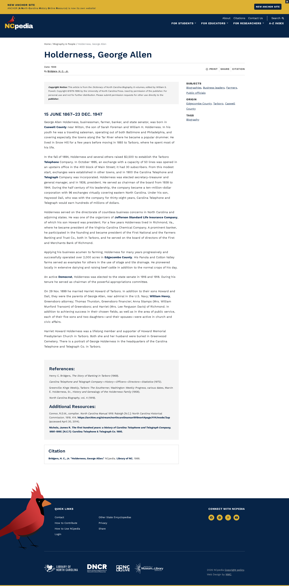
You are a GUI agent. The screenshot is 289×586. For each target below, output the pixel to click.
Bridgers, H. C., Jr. (57, 71)
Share (224, 69)
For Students (182, 23)
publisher (53, 99)
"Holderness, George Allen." (87, 458)
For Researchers (247, 23)
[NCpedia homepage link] (19, 22)
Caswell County (55, 127)
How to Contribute (66, 522)
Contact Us (255, 18)
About (226, 18)
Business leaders (214, 87)
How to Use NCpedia (67, 528)
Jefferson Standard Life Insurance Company (146, 217)
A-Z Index (276, 23)
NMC (228, 574)
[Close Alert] (287, 1)
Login (58, 534)
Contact (59, 517)
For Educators (213, 23)
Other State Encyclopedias (115, 517)
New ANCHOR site (268, 6)
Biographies (194, 87)
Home (47, 44)
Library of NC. (125, 458)
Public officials (196, 92)
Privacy (103, 522)
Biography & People (64, 44)
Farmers (232, 87)
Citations (239, 18)
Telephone (52, 162)
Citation (238, 69)
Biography (192, 119)
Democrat (65, 276)
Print (213, 69)
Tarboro (218, 103)
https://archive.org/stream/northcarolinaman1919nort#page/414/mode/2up (124, 417)
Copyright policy (234, 569)
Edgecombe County (118, 257)
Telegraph (51, 177)
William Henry (160, 296)
